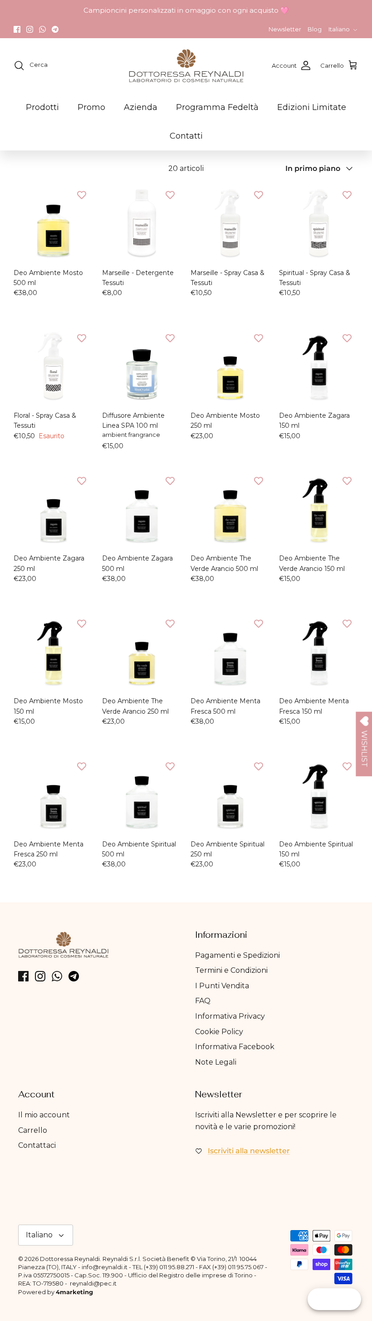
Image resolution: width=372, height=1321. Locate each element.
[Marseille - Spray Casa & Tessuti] (230, 223)
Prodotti (42, 107)
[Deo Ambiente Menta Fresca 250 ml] (53, 795)
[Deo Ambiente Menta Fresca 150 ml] (318, 651)
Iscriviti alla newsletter (249, 1150)
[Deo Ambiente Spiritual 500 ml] (141, 795)
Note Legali (215, 1062)
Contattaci (37, 1145)
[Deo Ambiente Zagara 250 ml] (53, 509)
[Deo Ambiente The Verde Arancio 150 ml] (318, 509)
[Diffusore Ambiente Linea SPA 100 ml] (141, 366)
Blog (315, 29)
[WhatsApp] (42, 29)
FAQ (202, 1000)
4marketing (74, 1292)
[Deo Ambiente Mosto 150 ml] (53, 651)
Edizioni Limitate (311, 107)
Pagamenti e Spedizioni (237, 955)
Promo (91, 107)
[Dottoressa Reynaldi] (186, 65)
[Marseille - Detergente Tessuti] (141, 223)
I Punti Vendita (222, 985)
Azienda (140, 107)
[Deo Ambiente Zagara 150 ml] (318, 366)
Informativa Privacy (230, 1016)
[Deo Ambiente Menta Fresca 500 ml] (230, 651)
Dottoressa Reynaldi (70, 1258)
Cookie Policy (219, 1031)
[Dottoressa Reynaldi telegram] (55, 29)
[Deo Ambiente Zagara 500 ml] (141, 509)
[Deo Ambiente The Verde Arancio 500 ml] (230, 509)
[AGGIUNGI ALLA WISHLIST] (82, 195)
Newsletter (285, 29)
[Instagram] (29, 29)
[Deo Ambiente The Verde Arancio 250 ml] (141, 651)
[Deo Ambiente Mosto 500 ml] (53, 223)
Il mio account (44, 1115)
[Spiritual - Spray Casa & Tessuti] (318, 223)
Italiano (339, 29)
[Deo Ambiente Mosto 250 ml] (230, 366)
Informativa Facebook (234, 1046)
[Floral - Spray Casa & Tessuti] (53, 366)
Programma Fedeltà (217, 107)
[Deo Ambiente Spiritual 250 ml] (230, 795)
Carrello (32, 1130)
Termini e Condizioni (231, 970)
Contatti (186, 136)
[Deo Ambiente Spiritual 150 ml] (318, 795)
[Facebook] (17, 29)
